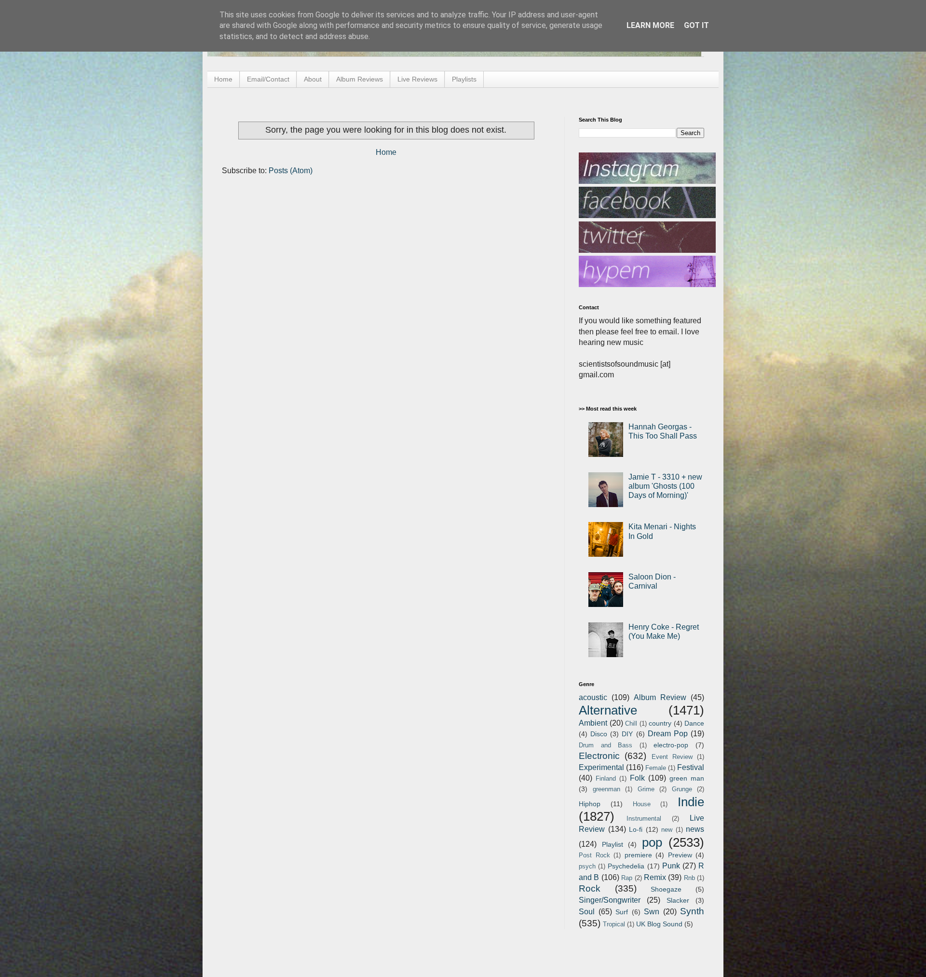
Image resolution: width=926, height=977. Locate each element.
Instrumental (643, 818)
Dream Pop (668, 733)
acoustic (593, 697)
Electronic (599, 756)
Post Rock (594, 855)
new (666, 829)
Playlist (612, 844)
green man (686, 778)
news (695, 829)
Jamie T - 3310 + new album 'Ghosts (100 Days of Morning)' (665, 486)
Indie (691, 802)
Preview (680, 855)
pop (652, 842)
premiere (638, 855)
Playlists (464, 79)
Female (655, 767)
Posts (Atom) (291, 170)
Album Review (660, 697)
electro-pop (671, 745)
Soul (587, 912)
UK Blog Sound (659, 924)
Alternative (608, 710)
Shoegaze (666, 889)
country (660, 723)
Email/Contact (268, 79)
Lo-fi (635, 829)
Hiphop (589, 804)
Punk (671, 866)
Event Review (672, 756)
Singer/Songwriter (609, 900)
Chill (631, 723)
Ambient (593, 723)
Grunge (682, 789)
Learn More (650, 25)
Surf (621, 912)
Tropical (614, 924)
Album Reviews (359, 79)
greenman (606, 789)
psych (587, 866)
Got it (696, 25)
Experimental (601, 767)
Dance (694, 723)
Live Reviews (417, 79)
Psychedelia (626, 866)
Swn (651, 912)
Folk (637, 778)
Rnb (689, 877)
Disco (598, 734)
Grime (646, 789)
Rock (589, 888)
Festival (690, 767)
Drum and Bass (605, 745)
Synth (692, 911)
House (642, 804)
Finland (606, 778)
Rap (626, 877)
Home (223, 79)
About (313, 79)
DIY (627, 734)
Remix (655, 877)
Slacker (678, 900)
